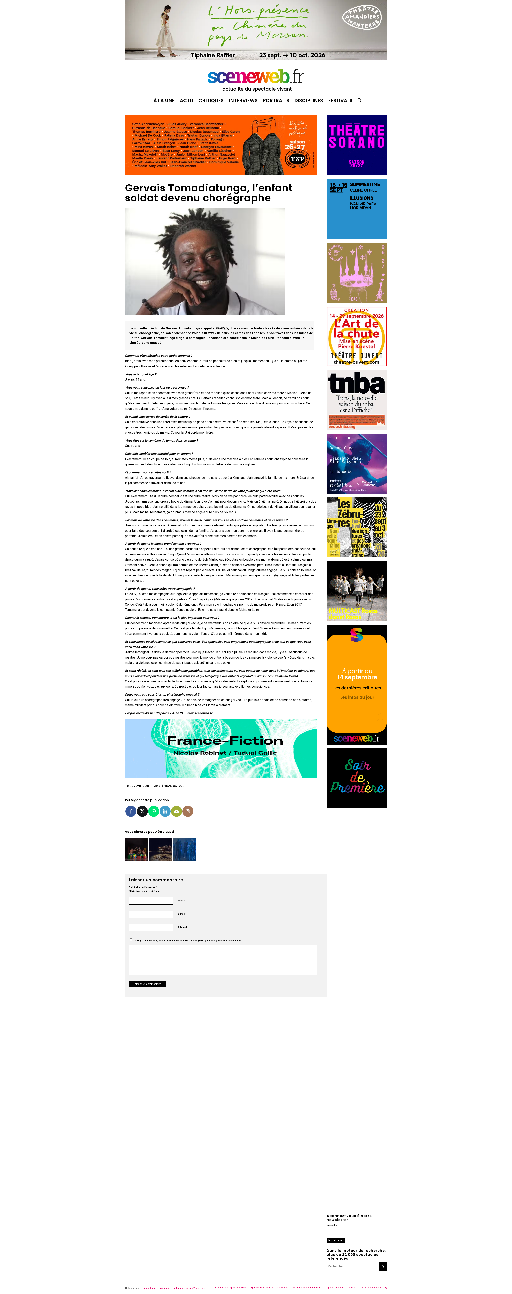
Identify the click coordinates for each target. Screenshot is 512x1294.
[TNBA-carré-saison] (357, 429)
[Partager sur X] (142, 811)
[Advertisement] (357, 837)
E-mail (182, 913)
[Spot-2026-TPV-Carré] (357, 238)
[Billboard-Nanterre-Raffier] (256, 59)
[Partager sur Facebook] (130, 811)
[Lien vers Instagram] (187, 811)
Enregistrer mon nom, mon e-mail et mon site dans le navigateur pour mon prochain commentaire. (188, 940)
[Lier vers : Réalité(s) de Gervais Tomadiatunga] (160, 849)
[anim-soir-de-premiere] (357, 807)
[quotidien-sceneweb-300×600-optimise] (357, 743)
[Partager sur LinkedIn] (165, 811)
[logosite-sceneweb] (256, 79)
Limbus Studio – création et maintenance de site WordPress (173, 1288)
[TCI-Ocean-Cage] (357, 492)
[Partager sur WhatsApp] (153, 811)
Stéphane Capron (171, 786)
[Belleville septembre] (221, 777)
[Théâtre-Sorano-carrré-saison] (357, 174)
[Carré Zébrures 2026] (357, 556)
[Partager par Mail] (176, 811)
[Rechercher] (358, 101)
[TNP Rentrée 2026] (221, 174)
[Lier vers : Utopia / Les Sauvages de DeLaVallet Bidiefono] (184, 849)
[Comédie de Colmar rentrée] (357, 302)
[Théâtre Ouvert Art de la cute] (357, 365)
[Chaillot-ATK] (357, 620)
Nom (181, 900)
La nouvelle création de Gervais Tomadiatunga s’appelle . (179, 328)
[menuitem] (164, 101)
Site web (183, 927)
